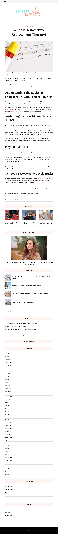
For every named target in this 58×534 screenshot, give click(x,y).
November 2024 (8, 368)
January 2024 (8, 391)
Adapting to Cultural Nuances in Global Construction (27, 285)
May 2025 (7, 356)
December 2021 (8, 457)
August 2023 (7, 405)
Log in (6, 509)
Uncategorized (8, 497)
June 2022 (7, 445)
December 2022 (8, 428)
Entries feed (7, 512)
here (32, 264)
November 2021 (8, 460)
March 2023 (7, 419)
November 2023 (8, 396)
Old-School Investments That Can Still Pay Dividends (17, 335)
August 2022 (7, 440)
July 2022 (7, 442)
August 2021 (7, 468)
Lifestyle (6, 492)
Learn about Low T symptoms (16, 111)
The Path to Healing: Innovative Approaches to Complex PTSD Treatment (45, 223)
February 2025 (8, 359)
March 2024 (7, 385)
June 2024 (7, 376)
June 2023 (7, 411)
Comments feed (8, 515)
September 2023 (8, 402)
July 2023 (7, 408)
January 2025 (8, 362)
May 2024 (7, 379)
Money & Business (9, 495)
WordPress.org (8, 518)
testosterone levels (42, 178)
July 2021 (7, 471)
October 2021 (8, 463)
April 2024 (7, 382)
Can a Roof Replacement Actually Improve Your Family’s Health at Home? (21, 323)
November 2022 (8, 431)
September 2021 (8, 466)
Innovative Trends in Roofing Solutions (23, 302)
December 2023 (8, 394)
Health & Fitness (29, 26)
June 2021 (7, 474)
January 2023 (8, 425)
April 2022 (7, 451)
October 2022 (8, 434)
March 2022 (7, 454)
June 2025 (7, 353)
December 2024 (8, 365)
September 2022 (8, 437)
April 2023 (7, 417)
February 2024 (8, 388)
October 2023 (8, 399)
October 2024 (8, 371)
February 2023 (8, 422)
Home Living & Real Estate (11, 489)
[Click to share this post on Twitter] (12, 200)
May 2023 (7, 414)
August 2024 (7, 373)
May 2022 (7, 448)
